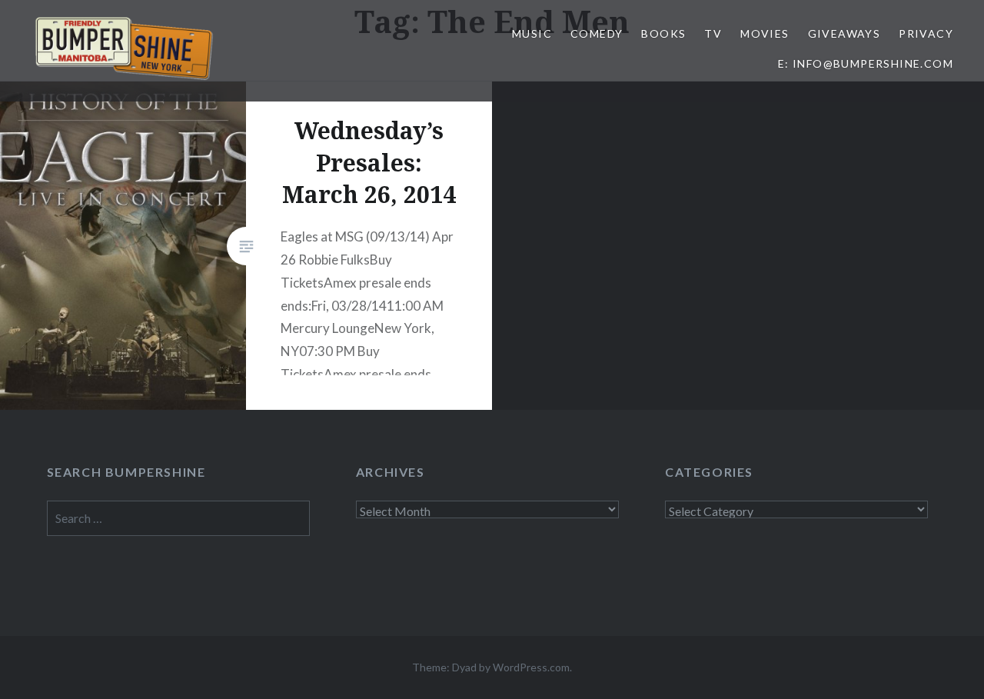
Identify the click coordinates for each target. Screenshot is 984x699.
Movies (764, 33)
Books (663, 33)
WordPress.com (531, 667)
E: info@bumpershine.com (865, 63)
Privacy (926, 33)
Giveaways (844, 33)
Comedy (596, 33)
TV (713, 33)
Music (532, 33)
